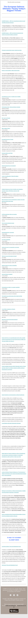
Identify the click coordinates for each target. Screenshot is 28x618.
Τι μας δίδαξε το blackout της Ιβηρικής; (8, 309)
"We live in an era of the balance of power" (9, 256)
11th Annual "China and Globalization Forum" (10, 565)
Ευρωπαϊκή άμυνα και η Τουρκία (7, 139)
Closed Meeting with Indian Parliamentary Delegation (11, 423)
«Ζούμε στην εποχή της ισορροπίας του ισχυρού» (10, 247)
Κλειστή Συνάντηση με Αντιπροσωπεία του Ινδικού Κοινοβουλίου (13, 394)
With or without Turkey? (6, 128)
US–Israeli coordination (6, 239)
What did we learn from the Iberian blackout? (10, 319)
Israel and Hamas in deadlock (7, 274)
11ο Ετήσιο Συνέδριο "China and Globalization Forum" (11, 546)
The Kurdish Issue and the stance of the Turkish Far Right (12, 296)
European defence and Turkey (7, 153)
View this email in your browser (14, 2)
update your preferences (11, 605)
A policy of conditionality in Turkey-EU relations (10, 176)
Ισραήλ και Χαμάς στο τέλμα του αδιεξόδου (9, 265)
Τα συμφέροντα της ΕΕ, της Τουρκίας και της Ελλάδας (11, 96)
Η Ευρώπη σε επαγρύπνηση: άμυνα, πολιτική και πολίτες (12, 50)
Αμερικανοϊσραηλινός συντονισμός (8, 232)
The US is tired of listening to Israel (8, 223)
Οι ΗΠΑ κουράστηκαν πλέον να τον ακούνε (9, 214)
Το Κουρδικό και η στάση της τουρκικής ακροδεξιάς (11, 287)
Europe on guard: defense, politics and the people (10, 70)
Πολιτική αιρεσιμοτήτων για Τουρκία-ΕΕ (9, 165)
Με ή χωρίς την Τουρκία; (6, 118)
